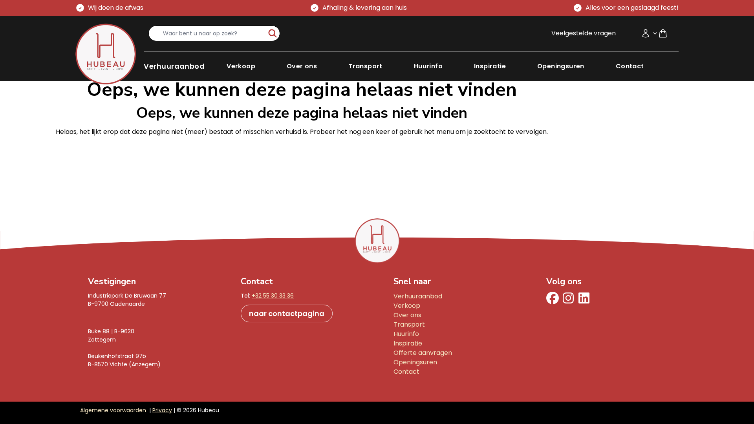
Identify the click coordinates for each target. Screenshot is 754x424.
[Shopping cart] (666, 33)
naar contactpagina (286, 313)
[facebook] (552, 298)
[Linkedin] (584, 298)
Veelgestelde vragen (583, 33)
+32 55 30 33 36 (273, 296)
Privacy (162, 410)
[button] (174, 66)
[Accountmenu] (649, 33)
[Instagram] (568, 298)
